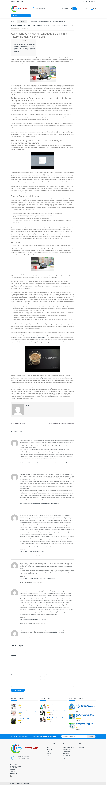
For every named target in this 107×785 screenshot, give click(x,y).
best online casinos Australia (27, 623)
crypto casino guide (25, 555)
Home (12, 21)
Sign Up (91, 736)
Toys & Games (66, 758)
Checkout (49, 753)
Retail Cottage (15, 783)
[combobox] (47, 8)
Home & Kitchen (66, 749)
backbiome (54, 632)
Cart (48, 751)
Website (13, 682)
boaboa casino (23, 508)
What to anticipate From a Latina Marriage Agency (61, 423)
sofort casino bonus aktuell (27, 467)
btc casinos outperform (26, 582)
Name (12, 674)
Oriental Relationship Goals (18, 423)
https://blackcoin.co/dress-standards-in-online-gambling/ (33, 619)
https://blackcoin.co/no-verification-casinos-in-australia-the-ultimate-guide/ (37, 578)
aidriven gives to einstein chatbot (38, 337)
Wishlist (48, 755)
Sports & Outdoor (67, 755)
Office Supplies (66, 751)
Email (45, 674)
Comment (13, 655)
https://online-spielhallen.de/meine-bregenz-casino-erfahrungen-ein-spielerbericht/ (39, 503)
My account (93, 1)
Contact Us (41, 15)
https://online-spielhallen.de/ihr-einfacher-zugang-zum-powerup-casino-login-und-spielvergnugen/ (43, 462)
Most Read (16, 51)
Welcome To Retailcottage (17, 1)
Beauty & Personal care (68, 747)
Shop (86, 1)
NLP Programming (22, 21)
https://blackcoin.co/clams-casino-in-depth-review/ (32, 551)
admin (27, 405)
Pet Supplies (66, 753)
